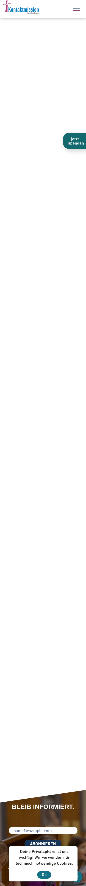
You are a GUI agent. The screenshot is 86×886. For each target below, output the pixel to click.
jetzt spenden (76, 140)
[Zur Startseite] (33, 8)
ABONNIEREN (43, 843)
